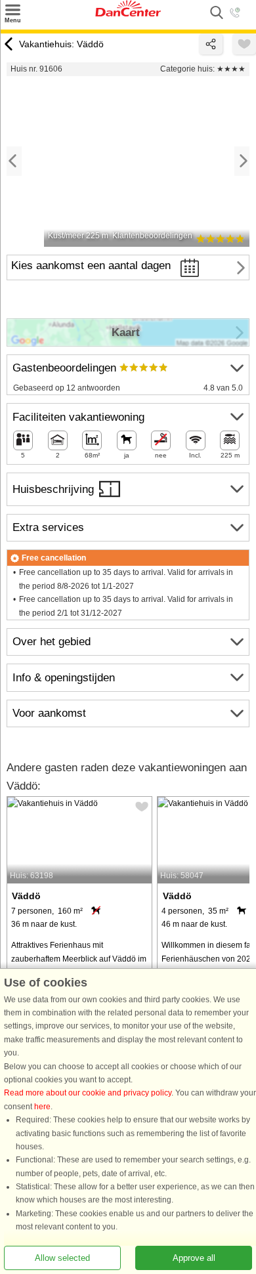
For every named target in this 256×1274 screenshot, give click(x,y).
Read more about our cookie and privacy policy (87, 1093)
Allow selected (62, 1258)
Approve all (194, 1258)
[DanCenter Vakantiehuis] (128, 13)
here (42, 1106)
